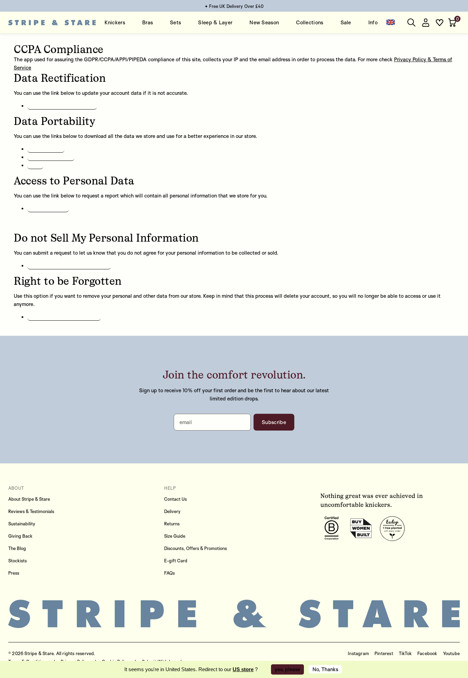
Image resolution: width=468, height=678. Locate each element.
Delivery (172, 511)
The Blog (17, 548)
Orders (35, 165)
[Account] (425, 22)
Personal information (50, 157)
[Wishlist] (439, 22)
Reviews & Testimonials (31, 511)
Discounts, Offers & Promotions (195, 548)
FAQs (169, 573)
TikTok (405, 653)
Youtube (451, 653)
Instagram (358, 653)
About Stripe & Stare (29, 499)
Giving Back (20, 536)
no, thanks (325, 669)
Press (13, 573)
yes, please (287, 669)
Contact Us (175, 499)
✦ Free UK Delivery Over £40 (234, 6)
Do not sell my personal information (69, 266)
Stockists (17, 560)
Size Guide (174, 536)
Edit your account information (62, 106)
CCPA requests (45, 149)
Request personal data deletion (64, 317)
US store (243, 669)
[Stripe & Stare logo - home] (52, 22)
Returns (172, 523)
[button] (452, 22)
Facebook (427, 653)
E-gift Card (175, 560)
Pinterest (383, 653)
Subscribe (274, 422)
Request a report (48, 208)
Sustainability (21, 523)
